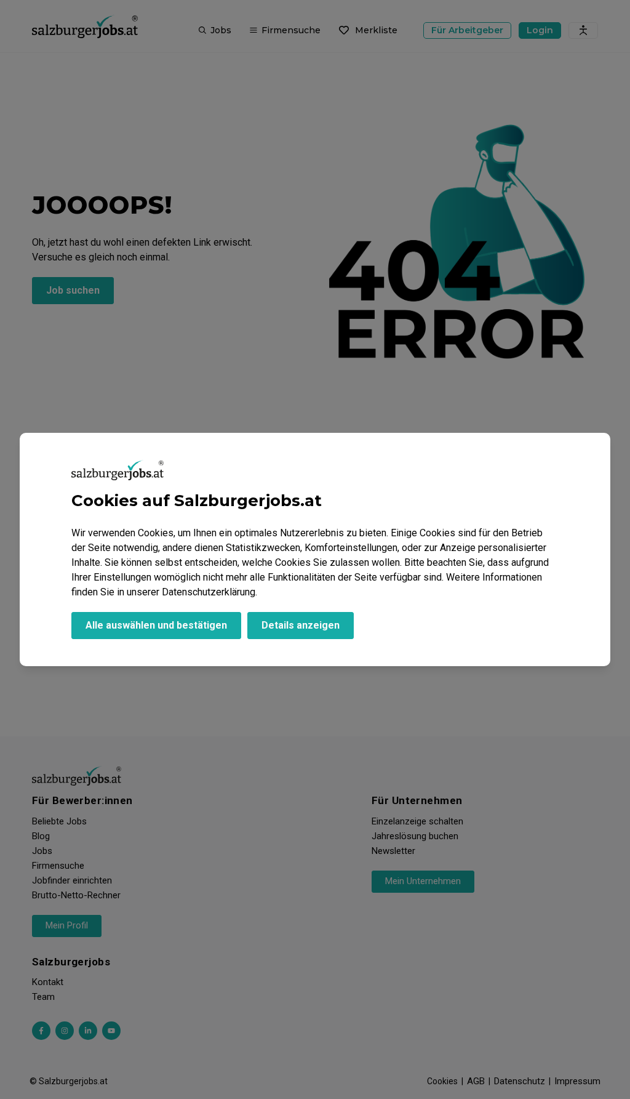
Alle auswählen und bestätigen (156, 625)
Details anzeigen (300, 625)
